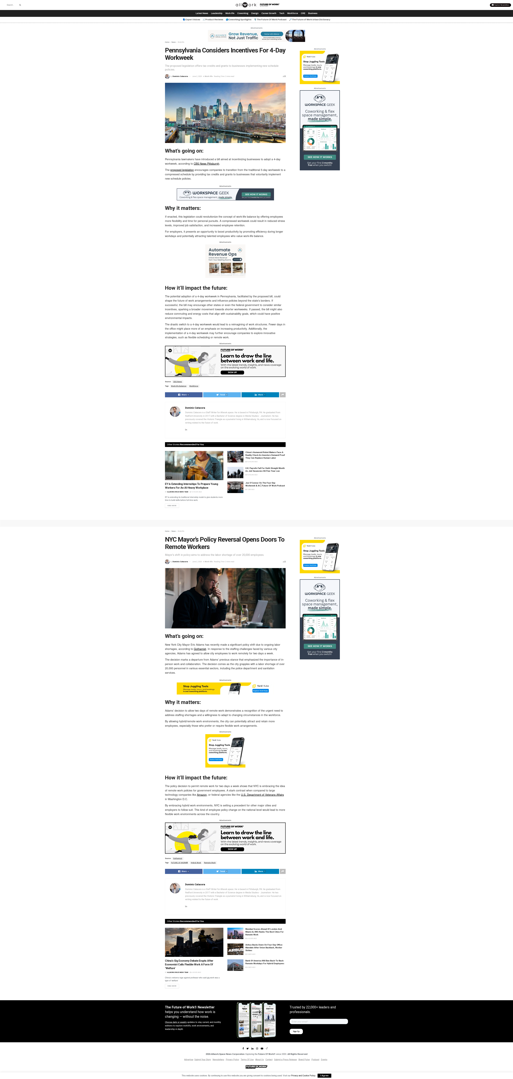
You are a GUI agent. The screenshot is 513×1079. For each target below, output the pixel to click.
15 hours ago (196, 492)
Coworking (242, 13)
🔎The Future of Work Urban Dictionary (309, 19)
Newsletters (218, 1059)
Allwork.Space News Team (177, 492)
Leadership (216, 13)
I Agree (324, 1075)
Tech (281, 13)
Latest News (202, 13)
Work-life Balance (178, 386)
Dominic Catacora (180, 76)
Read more (172, 506)
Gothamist (177, 858)
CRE (303, 13)
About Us (259, 1059)
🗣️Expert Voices (191, 19)
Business (312, 13)
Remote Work (210, 863)
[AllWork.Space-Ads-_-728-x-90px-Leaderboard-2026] (256, 35)
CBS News (177, 382)
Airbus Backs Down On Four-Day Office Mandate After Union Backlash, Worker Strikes (263, 948)
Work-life (229, 13)
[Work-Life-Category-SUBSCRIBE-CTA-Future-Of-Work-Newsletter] (225, 361)
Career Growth (268, 13)
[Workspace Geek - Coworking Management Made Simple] (225, 194)
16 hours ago (252, 462)
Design (255, 13)
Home (167, 42)
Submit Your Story (202, 1059)
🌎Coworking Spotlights (238, 19)
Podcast (315, 1059)
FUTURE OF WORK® (179, 863)
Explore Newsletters (501, 5)
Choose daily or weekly (176, 1022)
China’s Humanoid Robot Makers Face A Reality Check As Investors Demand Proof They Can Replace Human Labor (265, 455)
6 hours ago (196, 972)
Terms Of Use (247, 1059)
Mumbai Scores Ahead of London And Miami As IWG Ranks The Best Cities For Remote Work (264, 932)
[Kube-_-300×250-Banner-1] (320, 67)
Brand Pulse (304, 1059)
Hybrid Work (196, 863)
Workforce (292, 13)
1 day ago (250, 489)
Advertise (188, 1059)
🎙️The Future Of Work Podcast (270, 19)
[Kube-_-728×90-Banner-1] (225, 688)
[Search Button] (19, 5)
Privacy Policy (232, 1059)
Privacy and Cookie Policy (303, 1075)
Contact (269, 1059)
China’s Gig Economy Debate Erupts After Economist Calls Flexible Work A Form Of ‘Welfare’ (189, 964)
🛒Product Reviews (213, 19)
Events (324, 1059)
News (174, 42)
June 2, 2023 (197, 76)
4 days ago (251, 967)
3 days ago (251, 954)
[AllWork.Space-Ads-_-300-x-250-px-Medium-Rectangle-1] (225, 260)
